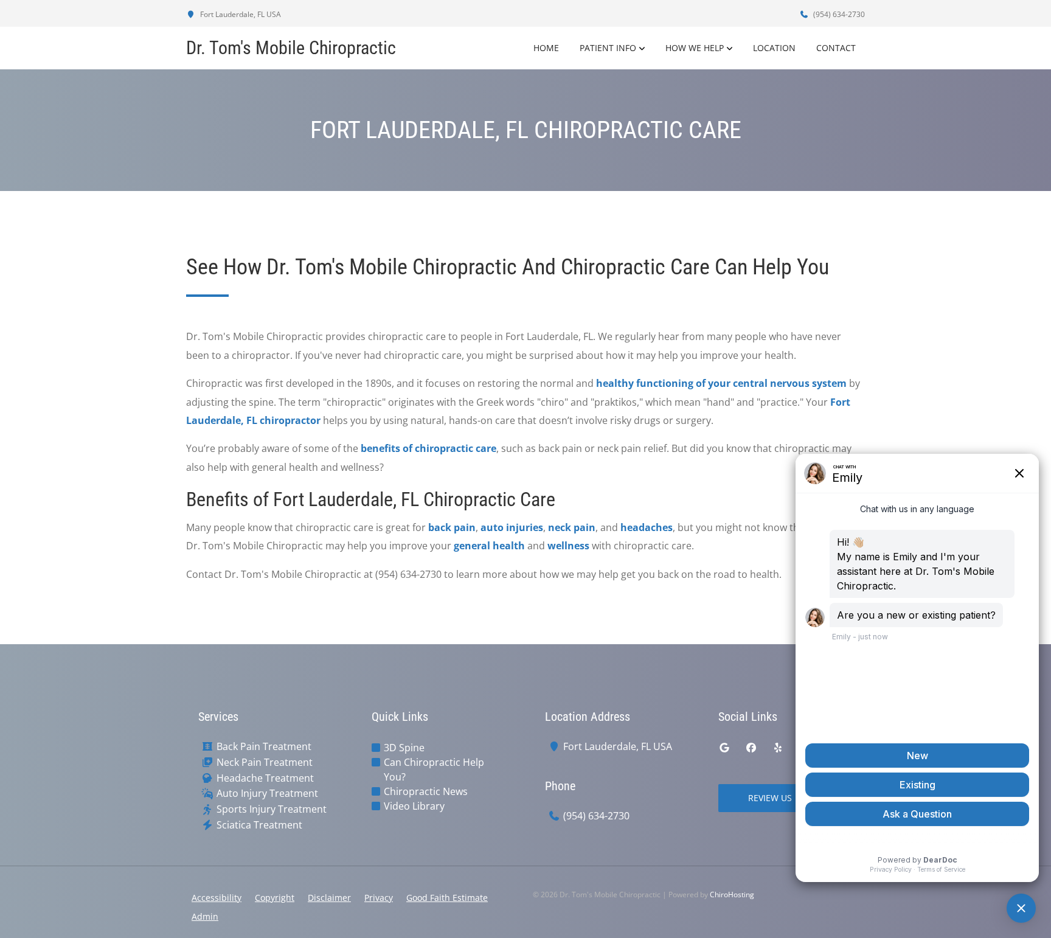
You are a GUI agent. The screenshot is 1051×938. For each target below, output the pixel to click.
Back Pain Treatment (264, 746)
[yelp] (778, 747)
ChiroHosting (732, 894)
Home (546, 48)
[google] (724, 747)
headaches (646, 527)
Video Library (414, 806)
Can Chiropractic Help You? (434, 769)
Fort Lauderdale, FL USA (239, 14)
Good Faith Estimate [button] (447, 897)
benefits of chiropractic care (428, 448)
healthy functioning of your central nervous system (721, 383)
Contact (836, 48)
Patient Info (608, 48)
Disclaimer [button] (329, 897)
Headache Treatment (265, 778)
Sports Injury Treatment (272, 809)
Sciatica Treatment (259, 825)
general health (489, 545)
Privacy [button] (378, 897)
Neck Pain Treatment (265, 762)
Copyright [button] (274, 897)
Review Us (770, 798)
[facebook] (751, 747)
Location (774, 48)
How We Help (694, 48)
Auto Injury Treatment (267, 793)
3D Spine (404, 747)
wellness (568, 545)
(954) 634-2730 (838, 14)
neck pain (571, 527)
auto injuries (511, 527)
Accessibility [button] (216, 897)
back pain (452, 527)
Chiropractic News (426, 791)
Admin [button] (205, 916)
